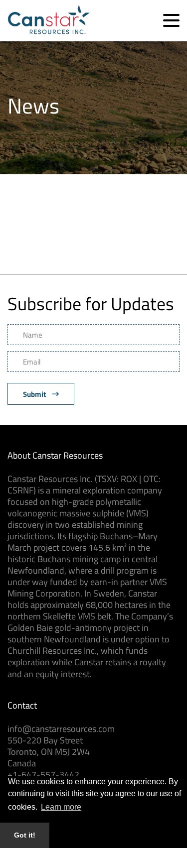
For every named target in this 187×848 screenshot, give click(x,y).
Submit (35, 393)
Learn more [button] (61, 807)
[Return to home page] (48, 31)
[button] (171, 20)
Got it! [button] (24, 835)
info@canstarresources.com (61, 728)
